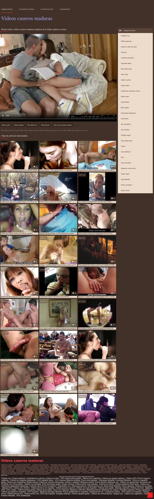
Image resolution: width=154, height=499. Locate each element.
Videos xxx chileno (21, 488)
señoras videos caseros (97, 470)
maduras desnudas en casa (99, 466)
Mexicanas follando (112, 486)
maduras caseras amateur (107, 464)
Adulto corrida (126, 80)
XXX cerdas (11, 490)
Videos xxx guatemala (129, 482)
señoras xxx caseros (115, 470)
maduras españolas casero (121, 466)
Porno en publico (49, 486)
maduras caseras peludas (128, 464)
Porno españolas (143, 490)
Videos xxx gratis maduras (113, 478)
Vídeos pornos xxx (15, 494)
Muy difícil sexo (126, 69)
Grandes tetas (126, 63)
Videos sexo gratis (106, 488)
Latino (123, 146)
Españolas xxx (64, 486)
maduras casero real (21, 466)
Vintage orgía (126, 135)
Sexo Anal (124, 74)
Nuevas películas (47, 9)
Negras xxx (118, 494)
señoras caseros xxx (37, 470)
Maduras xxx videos (110, 490)
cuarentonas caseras (40, 464)
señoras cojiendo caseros (56, 470)
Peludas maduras (127, 490)
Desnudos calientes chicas (130, 91)
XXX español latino (45, 480)
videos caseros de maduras (129, 471)
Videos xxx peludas (32, 484)
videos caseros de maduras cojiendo (67, 472)
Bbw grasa (125, 107)
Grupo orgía (125, 174)
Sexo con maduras (61, 490)
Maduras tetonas (94, 490)
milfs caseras (94, 468)
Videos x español (72, 482)
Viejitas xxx (6, 478)
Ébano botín (125, 190)
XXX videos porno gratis (71, 478)
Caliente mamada (127, 58)
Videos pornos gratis (26, 490)
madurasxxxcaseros (79, 468)
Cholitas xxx (6, 484)
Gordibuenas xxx (96, 492)
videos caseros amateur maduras (62, 125)
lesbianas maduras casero (59, 464)
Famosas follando (123, 480)
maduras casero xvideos (40, 466)
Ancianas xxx (145, 482)
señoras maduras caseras (77, 470)
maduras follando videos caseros (26, 467)
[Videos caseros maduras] (150, 495)
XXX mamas (60, 480)
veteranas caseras (23, 471)
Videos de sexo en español (43, 488)
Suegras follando (63, 494)
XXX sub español (47, 494)
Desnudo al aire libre (128, 168)
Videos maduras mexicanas (127, 484)
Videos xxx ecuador (143, 486)
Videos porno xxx (31, 494)
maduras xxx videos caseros (60, 468)
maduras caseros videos (79, 466)
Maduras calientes (78, 490)
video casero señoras (40, 471)
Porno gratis (18, 484)
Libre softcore (125, 152)
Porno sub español (89, 480)
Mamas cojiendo (122, 488)
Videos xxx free (52, 478)
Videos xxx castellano (92, 478)
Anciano (124, 52)
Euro (122, 157)
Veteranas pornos (78, 486)
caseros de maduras (23, 464)
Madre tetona (32, 482)
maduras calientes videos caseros (83, 464)
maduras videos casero (17, 468)
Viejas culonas (68, 484)
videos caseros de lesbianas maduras (104, 471)
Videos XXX (131, 478)
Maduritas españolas (19, 486)
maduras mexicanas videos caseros (119, 467)
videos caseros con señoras (79, 471)
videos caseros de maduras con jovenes (96, 472)
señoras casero (22, 470)
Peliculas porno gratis (51, 484)
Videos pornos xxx (95, 486)
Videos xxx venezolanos (101, 494)
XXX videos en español (131, 492)
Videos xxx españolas (16, 482)
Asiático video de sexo (129, 47)
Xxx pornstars (126, 124)
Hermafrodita (125, 179)
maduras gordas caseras (50, 467)
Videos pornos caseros (65, 488)
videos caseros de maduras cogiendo (38, 472)
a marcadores (65, 9)
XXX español (33, 492)
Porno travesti (126, 163)
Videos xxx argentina (133, 494)
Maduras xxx (113, 482)
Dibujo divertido (126, 185)
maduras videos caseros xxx (38, 468)
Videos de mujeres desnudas (51, 482)
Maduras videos (87, 482)
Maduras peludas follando (51, 492)
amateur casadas (7, 464)
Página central (7, 9)
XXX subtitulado (23, 496)
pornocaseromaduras (135, 468)
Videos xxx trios (137, 488)
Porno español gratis (81, 494)
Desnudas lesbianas (128, 113)
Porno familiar (101, 482)
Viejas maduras (18, 478)
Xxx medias (125, 130)
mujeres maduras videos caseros (113, 468)
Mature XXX (7, 488)
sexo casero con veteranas (135, 470)
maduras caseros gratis (60, 466)
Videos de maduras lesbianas (23, 480)
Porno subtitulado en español (75, 492)
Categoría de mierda (26, 9)
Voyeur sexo (125, 85)
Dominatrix (124, 119)
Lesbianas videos (112, 492)
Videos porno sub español (86, 484)
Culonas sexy (35, 486)
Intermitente (125, 102)
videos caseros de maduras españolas (127, 472)
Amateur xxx (125, 36)
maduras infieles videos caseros (72, 467)
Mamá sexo (125, 96)
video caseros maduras (58, 471)
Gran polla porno (127, 141)
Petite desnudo (126, 41)
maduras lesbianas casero (95, 467)
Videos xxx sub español (86, 488)
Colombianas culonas (35, 478)
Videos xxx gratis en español (13, 492)
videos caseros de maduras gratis (37, 474)
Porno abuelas (128, 486)
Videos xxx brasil (106, 484)
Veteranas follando (107, 480)
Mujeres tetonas (73, 480)
